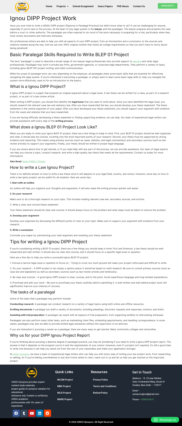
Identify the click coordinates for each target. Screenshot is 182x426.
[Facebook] (16, 413)
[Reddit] (47, 413)
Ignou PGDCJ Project (34, 161)
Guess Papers (105, 6)
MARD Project (64, 399)
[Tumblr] (24, 413)
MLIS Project (64, 392)
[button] (62, 6)
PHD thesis (123, 6)
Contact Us (139, 6)
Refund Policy (100, 392)
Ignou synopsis (21, 354)
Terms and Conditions (104, 386)
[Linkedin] (39, 413)
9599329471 (147, 399)
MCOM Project (65, 379)
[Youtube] (31, 413)
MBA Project (64, 386)
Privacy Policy (100, 379)
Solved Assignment (83, 6)
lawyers (137, 61)
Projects (61, 6)
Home (49, 6)
